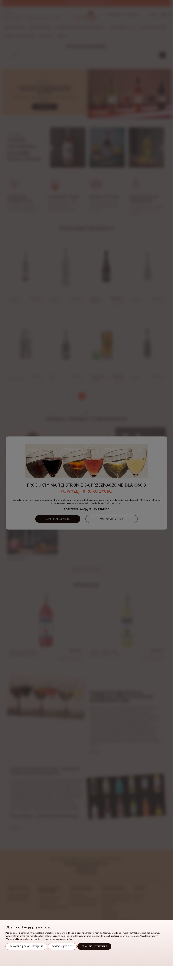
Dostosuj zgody (62, 946)
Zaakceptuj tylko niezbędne (26, 946)
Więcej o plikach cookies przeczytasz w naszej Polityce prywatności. (38, 939)
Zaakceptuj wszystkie (94, 946)
